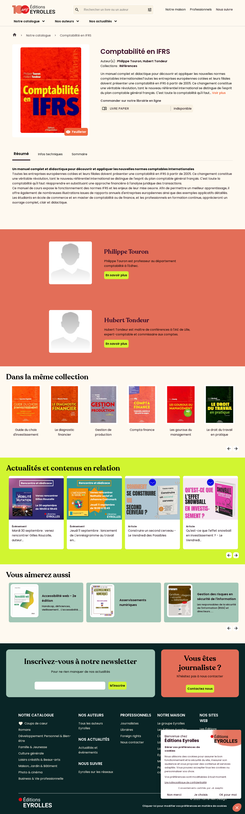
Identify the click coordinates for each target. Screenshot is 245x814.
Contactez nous (200, 688)
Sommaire (79, 154)
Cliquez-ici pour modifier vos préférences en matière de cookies (184, 806)
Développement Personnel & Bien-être (44, 738)
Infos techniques (50, 154)
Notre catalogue (27, 21)
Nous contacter (132, 742)
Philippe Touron (129, 61)
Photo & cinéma (30, 772)
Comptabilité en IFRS (75, 35)
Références (128, 66)
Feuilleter (76, 132)
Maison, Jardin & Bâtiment (37, 766)
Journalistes (129, 723)
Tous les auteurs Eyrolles (90, 725)
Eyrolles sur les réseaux (95, 772)
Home (14, 35)
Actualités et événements (88, 750)
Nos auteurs (64, 21)
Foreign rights (130, 736)
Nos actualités (100, 21)
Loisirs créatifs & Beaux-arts (39, 759)
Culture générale (31, 753)
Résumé (21, 153)
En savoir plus (116, 275)
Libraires (126, 730)
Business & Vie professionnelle (40, 778)
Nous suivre (224, 9)
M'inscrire (117, 685)
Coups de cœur (33, 723)
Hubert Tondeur (155, 61)
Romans (24, 730)
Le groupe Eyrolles (171, 723)
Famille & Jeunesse (32, 747)
